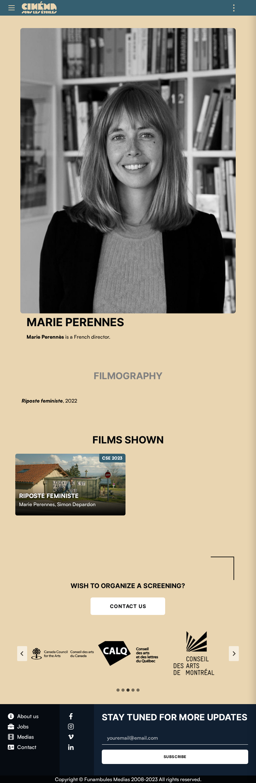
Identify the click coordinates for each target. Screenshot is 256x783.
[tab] (118, 690)
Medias (25, 736)
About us (28, 716)
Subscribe (175, 756)
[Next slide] (234, 653)
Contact (26, 747)
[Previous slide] (22, 653)
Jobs (23, 726)
